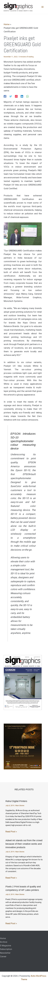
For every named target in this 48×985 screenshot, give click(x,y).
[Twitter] (10, 96)
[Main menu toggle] (43, 7)
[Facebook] (5, 96)
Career (3, 956)
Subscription (6, 949)
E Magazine (5, 945)
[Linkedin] (22, 96)
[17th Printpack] (23, 746)
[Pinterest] (16, 96)
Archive (3, 942)
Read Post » (11, 831)
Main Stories (19, 805)
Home (3, 938)
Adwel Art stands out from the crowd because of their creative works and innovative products (24, 844)
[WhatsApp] (27, 96)
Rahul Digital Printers (16, 801)
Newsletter (5, 953)
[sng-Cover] (23, 682)
